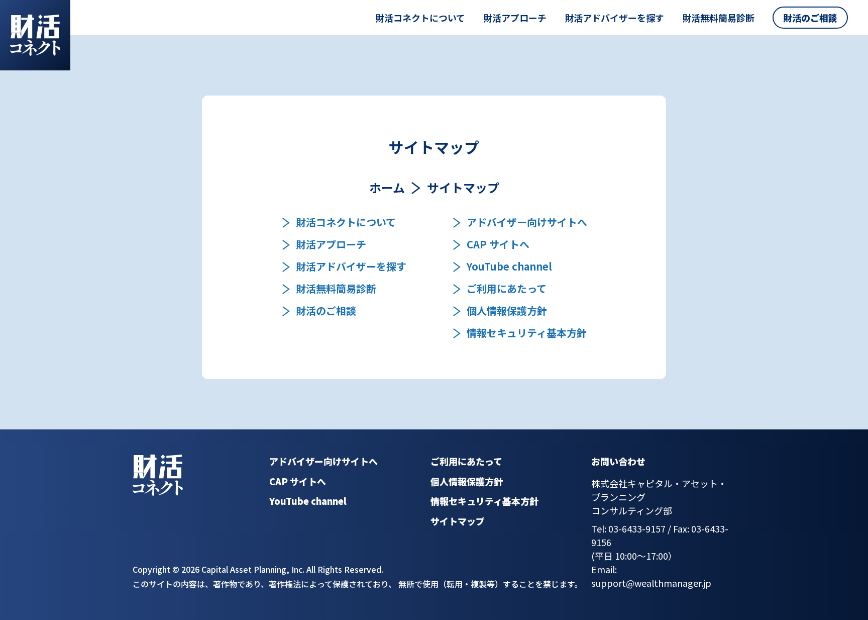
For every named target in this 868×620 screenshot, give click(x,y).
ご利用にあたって (507, 289)
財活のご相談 (810, 17)
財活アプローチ (515, 17)
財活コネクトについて (420, 17)
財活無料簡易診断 (718, 17)
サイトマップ (457, 520)
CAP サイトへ (498, 244)
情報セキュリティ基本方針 (527, 333)
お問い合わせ (618, 461)
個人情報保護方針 (507, 311)
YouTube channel (509, 266)
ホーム (387, 187)
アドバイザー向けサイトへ (527, 222)
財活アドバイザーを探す (614, 17)
